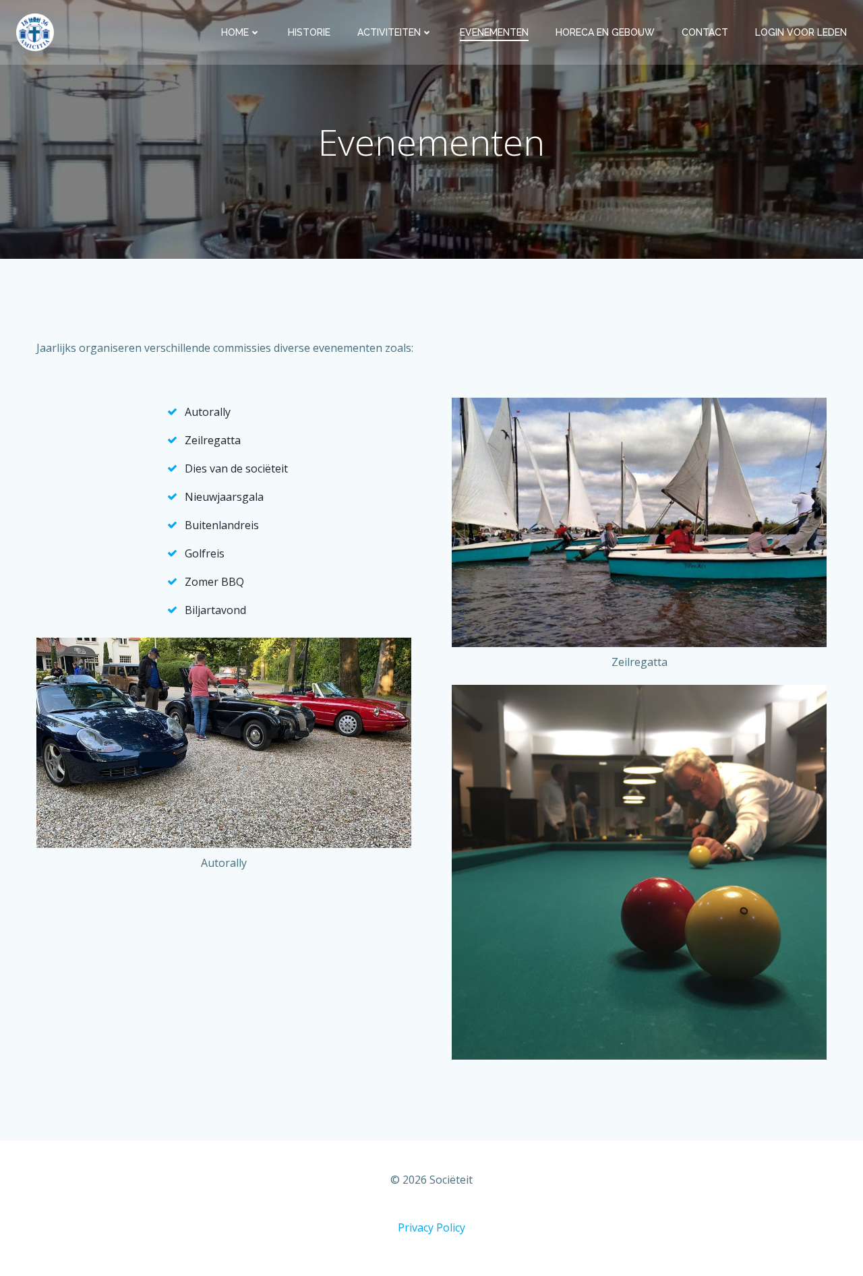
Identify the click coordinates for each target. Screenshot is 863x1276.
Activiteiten (389, 32)
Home (235, 32)
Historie (309, 32)
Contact (705, 32)
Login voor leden (801, 32)
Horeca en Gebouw (605, 32)
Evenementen (494, 32)
